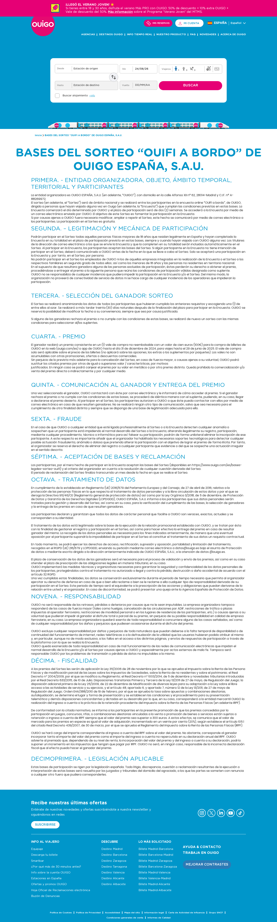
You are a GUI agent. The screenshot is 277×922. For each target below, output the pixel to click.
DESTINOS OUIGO (111, 34)
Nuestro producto (171, 34)
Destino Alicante (112, 878)
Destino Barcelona (114, 854)
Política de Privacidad (88, 913)
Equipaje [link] (37, 849)
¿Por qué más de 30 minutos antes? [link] (56, 866)
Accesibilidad (112, 913)
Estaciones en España (46, 878)
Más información (120, 11)
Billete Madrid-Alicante (154, 884)
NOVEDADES (208, 34)
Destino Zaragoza (113, 861)
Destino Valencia (113, 872)
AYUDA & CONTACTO (202, 847)
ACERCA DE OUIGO (233, 34)
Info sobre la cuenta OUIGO (50, 872)
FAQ (193, 34)
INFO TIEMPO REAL (139, 34)
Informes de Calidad (159, 918)
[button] (207, 864)
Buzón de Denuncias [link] (45, 896)
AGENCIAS (88, 34)
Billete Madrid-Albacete (154, 890)
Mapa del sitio (132, 913)
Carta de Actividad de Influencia (186, 913)
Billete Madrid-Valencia (154, 872)
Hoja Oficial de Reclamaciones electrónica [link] (60, 890)
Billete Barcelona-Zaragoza (157, 866)
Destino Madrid (111, 849)
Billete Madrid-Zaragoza (155, 861)
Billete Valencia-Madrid (154, 878)
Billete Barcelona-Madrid (155, 854)
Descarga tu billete (44, 854)
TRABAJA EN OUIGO (201, 853)
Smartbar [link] (37, 861)
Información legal (154, 913)
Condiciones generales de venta (124, 918)
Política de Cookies (61, 913)
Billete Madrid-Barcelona (155, 849)
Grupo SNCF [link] (216, 913)
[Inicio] (43, 35)
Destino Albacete (113, 884)
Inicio (38, 135)
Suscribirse (45, 824)
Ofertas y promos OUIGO (49, 884)
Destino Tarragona (114, 866)
